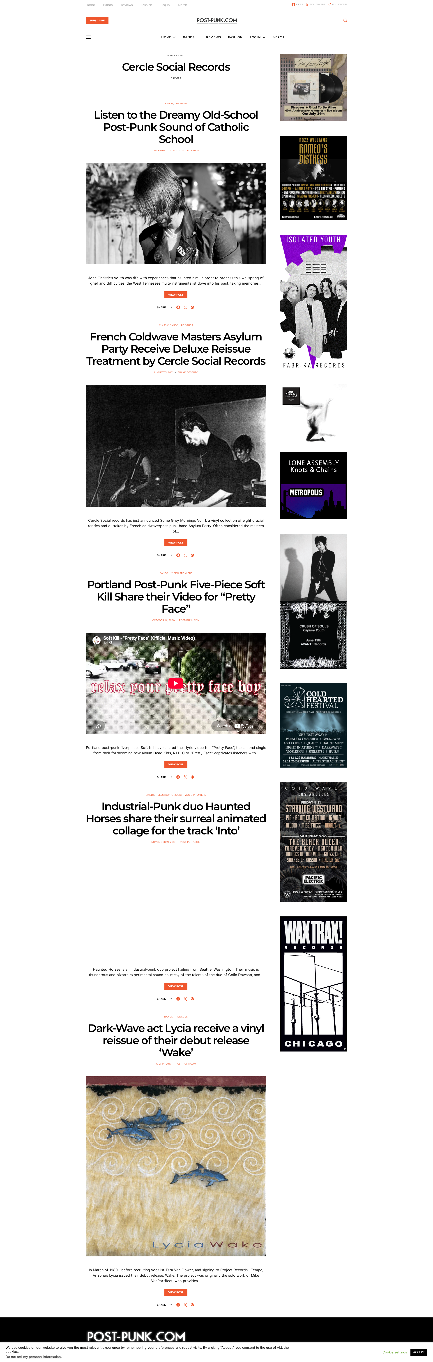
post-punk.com (189, 620)
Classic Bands (168, 325)
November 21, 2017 (163, 842)
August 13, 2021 (163, 372)
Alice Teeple (190, 150)
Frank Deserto (188, 372)
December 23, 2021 (165, 150)
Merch (182, 5)
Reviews (127, 5)
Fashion (146, 5)
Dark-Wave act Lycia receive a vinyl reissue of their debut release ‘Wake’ (176, 1040)
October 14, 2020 (163, 620)
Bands (107, 5)
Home (90, 5)
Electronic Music (169, 794)
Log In (165, 5)
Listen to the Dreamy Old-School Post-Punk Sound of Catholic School (176, 127)
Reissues (187, 325)
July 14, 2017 (163, 1063)
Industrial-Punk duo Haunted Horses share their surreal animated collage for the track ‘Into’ (176, 818)
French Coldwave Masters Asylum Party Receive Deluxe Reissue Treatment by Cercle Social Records (175, 348)
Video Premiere (182, 573)
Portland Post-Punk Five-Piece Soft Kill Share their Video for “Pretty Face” (176, 596)
